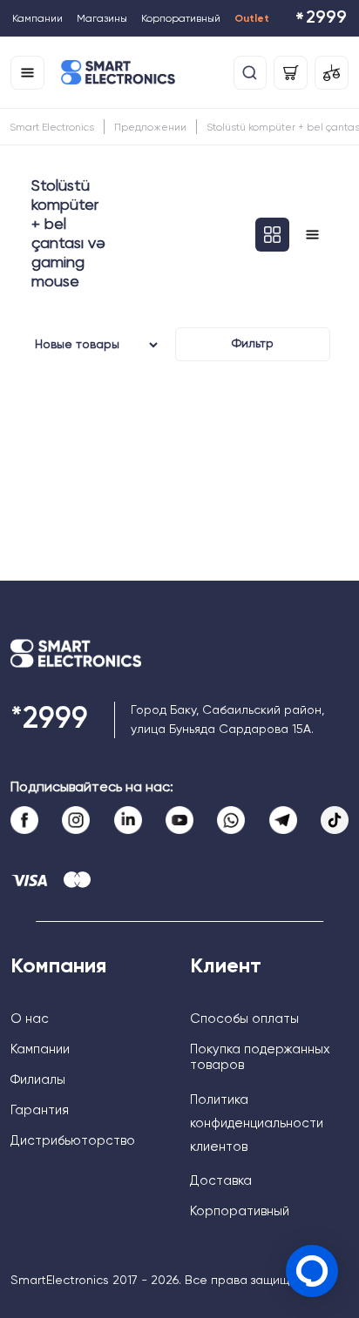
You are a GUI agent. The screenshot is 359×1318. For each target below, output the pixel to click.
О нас (29, 1018)
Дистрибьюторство (72, 1140)
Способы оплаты (244, 1018)
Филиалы (37, 1079)
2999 (321, 20)
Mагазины (102, 19)
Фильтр (253, 344)
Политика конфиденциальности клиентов (256, 1123)
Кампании (37, 19)
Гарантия (39, 1110)
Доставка (221, 1180)
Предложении (150, 128)
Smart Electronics (52, 128)
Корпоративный (180, 19)
